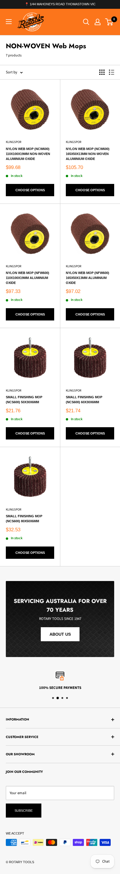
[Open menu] (9, 21)
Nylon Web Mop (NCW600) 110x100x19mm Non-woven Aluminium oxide (28, 154)
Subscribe (24, 810)
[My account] (97, 22)
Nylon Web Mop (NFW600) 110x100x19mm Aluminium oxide (27, 278)
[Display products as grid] (102, 72)
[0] (109, 21)
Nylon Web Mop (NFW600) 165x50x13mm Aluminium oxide (87, 278)
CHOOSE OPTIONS (30, 190)
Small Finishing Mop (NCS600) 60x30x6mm (84, 399)
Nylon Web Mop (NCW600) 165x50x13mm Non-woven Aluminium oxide (88, 154)
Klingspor (13, 142)
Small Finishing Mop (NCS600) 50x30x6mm (24, 399)
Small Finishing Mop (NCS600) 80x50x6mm (24, 518)
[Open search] (86, 22)
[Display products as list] (111, 72)
